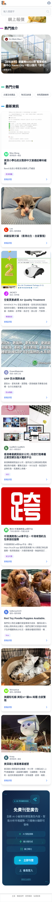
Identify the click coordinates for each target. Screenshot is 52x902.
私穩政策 (37, 896)
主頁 (13, 896)
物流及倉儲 (26, 95)
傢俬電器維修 (43, 95)
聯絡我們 (20, 896)
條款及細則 (26, 879)
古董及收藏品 (9, 95)
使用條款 (28, 896)
